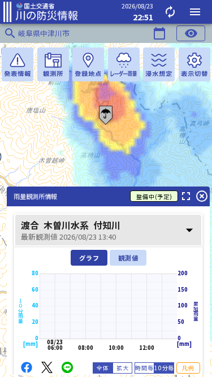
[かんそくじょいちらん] (53, 64)
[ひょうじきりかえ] (194, 64)
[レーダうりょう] (124, 64)
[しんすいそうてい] (159, 64)
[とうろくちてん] (88, 64)
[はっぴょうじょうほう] (17, 64)
